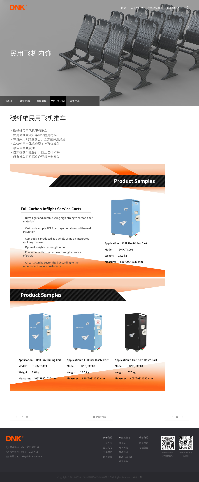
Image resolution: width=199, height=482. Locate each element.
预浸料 (122, 443)
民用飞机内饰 (125, 456)
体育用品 (123, 461)
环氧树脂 (123, 447)
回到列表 (101, 417)
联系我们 (172, 7)
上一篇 (24, 417)
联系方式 (143, 443)
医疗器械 (123, 452)
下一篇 (174, 417)
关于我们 (136, 7)
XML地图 (137, 477)
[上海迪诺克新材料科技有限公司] (19, 6)
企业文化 (107, 447)
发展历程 (107, 452)
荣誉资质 (107, 456)
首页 (123, 7)
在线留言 (143, 447)
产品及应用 (153, 7)
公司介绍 (107, 443)
